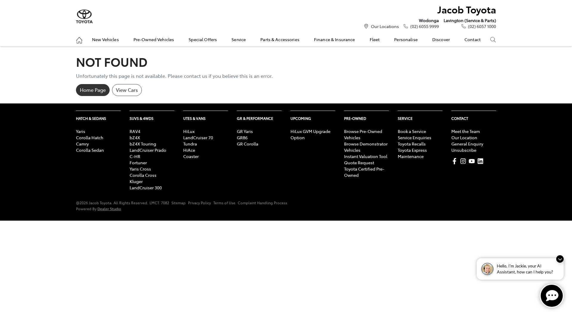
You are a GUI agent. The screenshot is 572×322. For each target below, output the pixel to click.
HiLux (189, 131)
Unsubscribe (463, 150)
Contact (472, 39)
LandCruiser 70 (198, 137)
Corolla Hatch (89, 137)
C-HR (135, 156)
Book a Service (412, 131)
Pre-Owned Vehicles (153, 39)
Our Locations (385, 26)
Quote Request (359, 162)
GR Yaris (245, 131)
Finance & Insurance (334, 39)
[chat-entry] (552, 296)
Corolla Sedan (90, 150)
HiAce (189, 150)
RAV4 (135, 131)
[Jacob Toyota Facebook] (455, 161)
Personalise (406, 39)
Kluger (136, 181)
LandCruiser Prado (148, 150)
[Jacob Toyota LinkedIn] (481, 161)
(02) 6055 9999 (424, 26)
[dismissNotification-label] (560, 259)
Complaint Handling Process (262, 202)
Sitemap (178, 202)
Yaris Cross (140, 169)
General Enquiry (467, 144)
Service (238, 39)
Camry (82, 144)
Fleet (375, 39)
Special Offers (203, 39)
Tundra (190, 144)
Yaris (80, 131)
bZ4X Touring (143, 144)
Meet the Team (465, 131)
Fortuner (138, 162)
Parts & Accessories (279, 39)
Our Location (464, 137)
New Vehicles (105, 39)
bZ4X (135, 137)
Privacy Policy (199, 202)
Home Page (93, 89)
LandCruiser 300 (146, 188)
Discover (441, 39)
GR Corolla (247, 144)
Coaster (191, 156)
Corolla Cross (143, 175)
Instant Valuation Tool (365, 156)
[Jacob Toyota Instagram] (464, 161)
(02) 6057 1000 (482, 26)
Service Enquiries (414, 137)
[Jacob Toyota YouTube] (473, 161)
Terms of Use (224, 202)
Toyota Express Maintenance (412, 153)
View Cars (127, 89)
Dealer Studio (109, 208)
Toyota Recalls (412, 144)
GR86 (242, 137)
